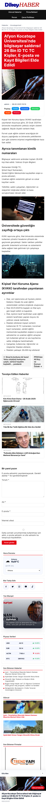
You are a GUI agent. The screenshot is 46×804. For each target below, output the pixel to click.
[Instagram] (19, 586)
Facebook (24, 108)
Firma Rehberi (32, 12)
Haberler (5, 25)
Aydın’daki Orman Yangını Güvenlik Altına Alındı (22, 676)
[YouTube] (26, 586)
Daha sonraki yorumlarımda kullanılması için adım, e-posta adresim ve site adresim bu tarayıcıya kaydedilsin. (21, 535)
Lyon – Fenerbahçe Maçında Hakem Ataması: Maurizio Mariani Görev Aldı (21, 673)
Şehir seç (10, 566)
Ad (4, 502)
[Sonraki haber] (39, 603)
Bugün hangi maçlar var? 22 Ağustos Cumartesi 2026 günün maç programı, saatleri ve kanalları (22, 684)
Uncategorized (15, 25)
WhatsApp (35, 108)
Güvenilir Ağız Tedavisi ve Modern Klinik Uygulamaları (19, 680)
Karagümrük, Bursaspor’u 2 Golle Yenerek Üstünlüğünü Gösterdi (20, 689)
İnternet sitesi (8, 520)
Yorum (5, 480)
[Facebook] (6, 586)
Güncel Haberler (15, 12)
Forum (14, 17)
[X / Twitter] (12, 586)
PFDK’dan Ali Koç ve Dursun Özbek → (38, 362)
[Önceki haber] (34, 603)
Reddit (8, 113)
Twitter (15, 108)
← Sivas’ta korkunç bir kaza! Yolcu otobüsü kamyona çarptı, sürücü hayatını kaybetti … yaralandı (16, 360)
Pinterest (17, 113)
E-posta (6, 511)
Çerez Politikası (28, 17)
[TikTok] (32, 586)
